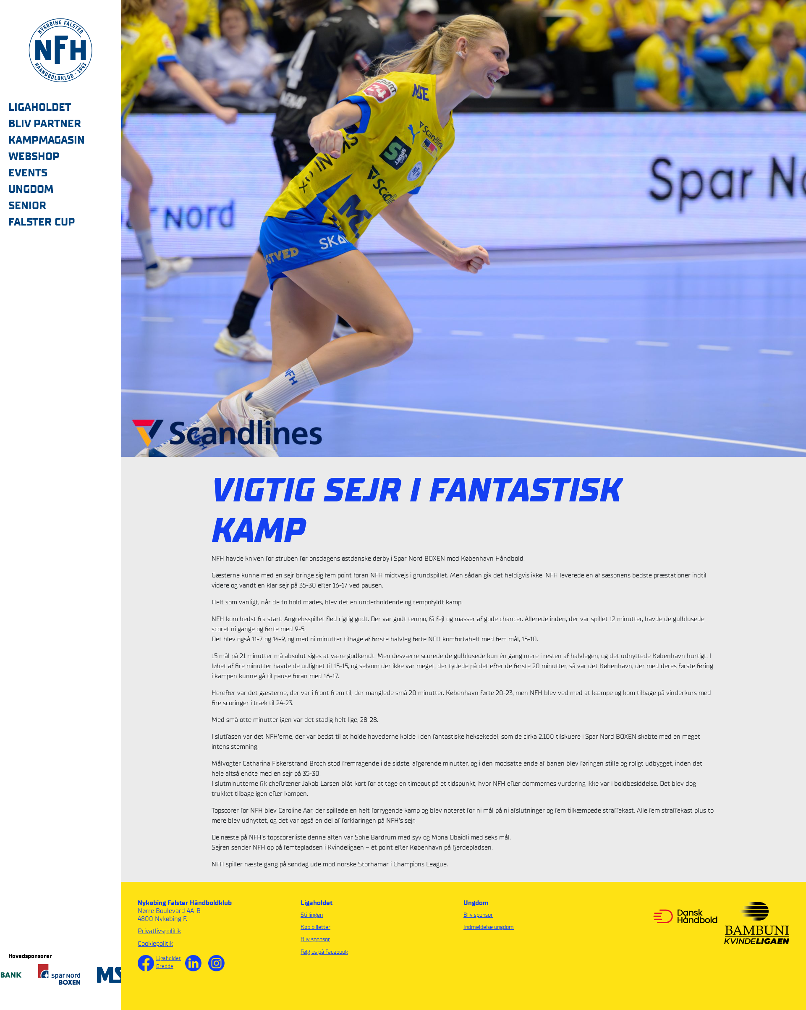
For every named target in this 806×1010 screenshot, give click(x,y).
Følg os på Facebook (324, 951)
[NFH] (60, 50)
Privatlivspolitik (159, 931)
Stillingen (312, 914)
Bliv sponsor (315, 939)
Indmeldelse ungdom (488, 927)
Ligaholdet (168, 958)
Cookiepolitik (155, 943)
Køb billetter (315, 927)
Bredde (164, 966)
